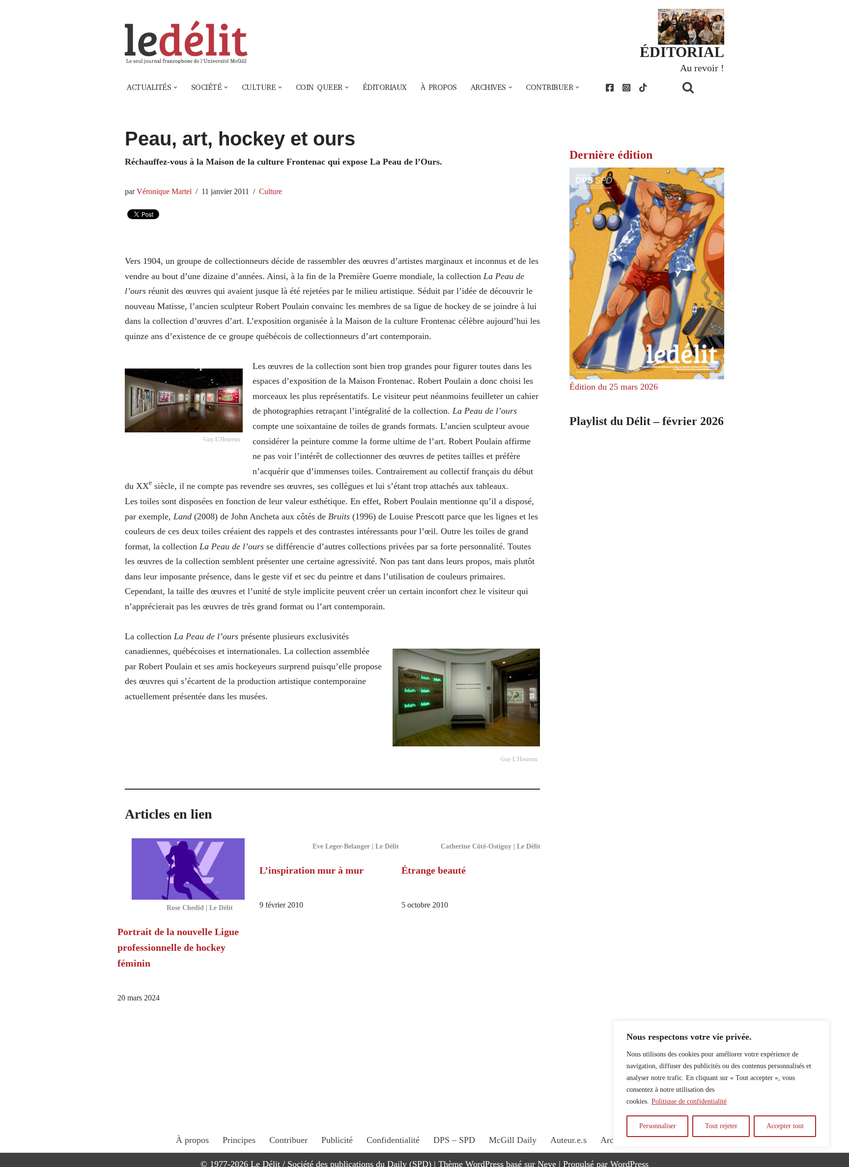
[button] (175, 87)
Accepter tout (785, 1126)
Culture (270, 191)
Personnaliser (657, 1126)
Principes (239, 1140)
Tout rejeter (721, 1126)
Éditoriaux (385, 87)
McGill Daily (513, 1140)
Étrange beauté (433, 870)
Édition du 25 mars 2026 (613, 387)
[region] (721, 1084)
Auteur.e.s (568, 1140)
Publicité (337, 1140)
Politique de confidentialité (689, 1101)
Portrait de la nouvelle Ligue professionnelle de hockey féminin (178, 947)
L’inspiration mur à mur (311, 870)
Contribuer (288, 1140)
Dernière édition (610, 154)
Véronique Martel (164, 191)
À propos (439, 87)
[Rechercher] (700, 87)
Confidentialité (393, 1140)
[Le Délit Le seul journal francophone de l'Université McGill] (186, 42)
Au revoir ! (702, 67)
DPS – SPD (454, 1140)
